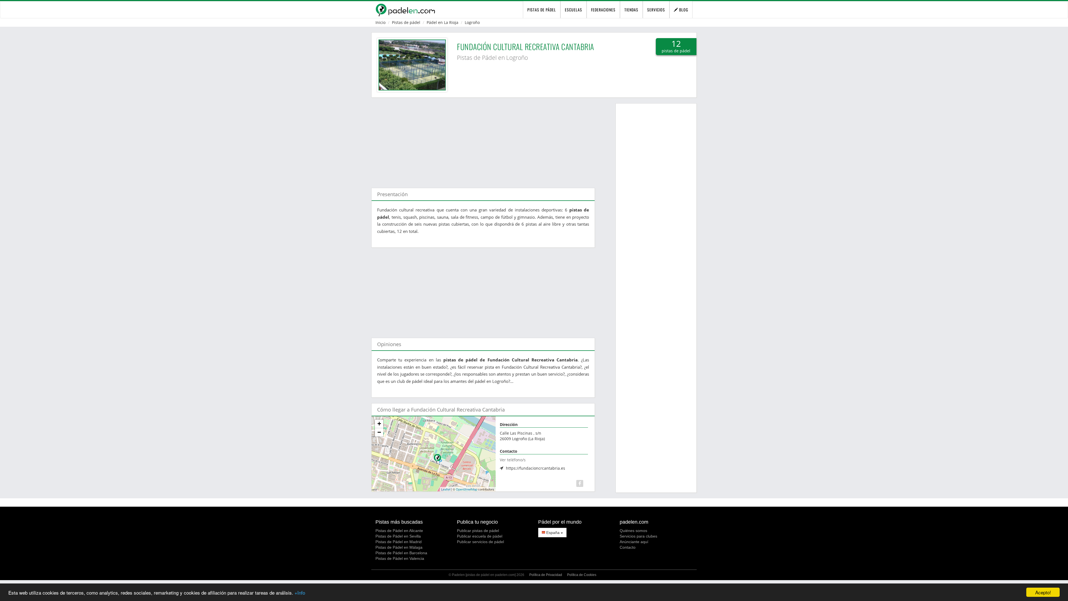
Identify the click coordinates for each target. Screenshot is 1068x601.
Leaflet (445, 489)
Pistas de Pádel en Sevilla (398, 536)
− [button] (379, 432)
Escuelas (573, 10)
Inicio (380, 22)
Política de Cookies (581, 575)
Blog (683, 10)
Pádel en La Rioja (442, 22)
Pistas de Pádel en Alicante (399, 530)
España (553, 532)
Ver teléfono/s (513, 459)
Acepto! (1043, 592)
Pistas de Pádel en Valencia (399, 558)
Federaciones (603, 10)
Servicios (656, 10)
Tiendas (631, 10)
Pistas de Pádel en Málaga (398, 547)
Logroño (472, 22)
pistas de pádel (541, 10)
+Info (300, 592)
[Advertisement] (483, 140)
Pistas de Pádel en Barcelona (401, 553)
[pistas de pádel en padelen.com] (405, 9)
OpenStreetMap (466, 489)
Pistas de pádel (406, 22)
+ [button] (379, 423)
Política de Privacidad (545, 575)
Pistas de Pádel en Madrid (398, 542)
